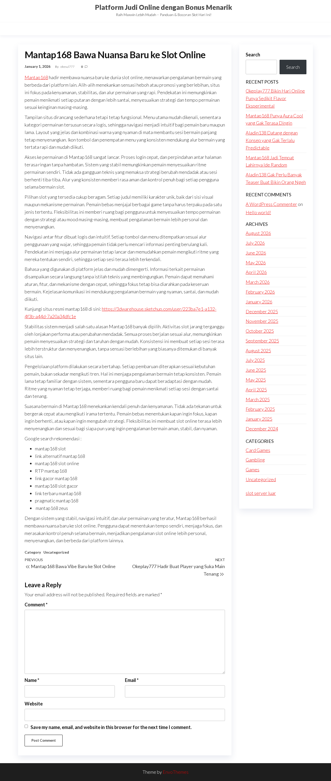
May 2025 (256, 380)
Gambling (255, 460)
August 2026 (258, 233)
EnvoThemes (176, 772)
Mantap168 (36, 77)
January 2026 (259, 301)
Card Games (258, 450)
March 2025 (258, 399)
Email (132, 680)
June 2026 (256, 253)
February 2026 (260, 292)
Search (253, 54)
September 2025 (262, 341)
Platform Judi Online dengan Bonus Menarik (163, 7)
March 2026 (258, 282)
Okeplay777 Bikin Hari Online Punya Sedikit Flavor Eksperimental (275, 98)
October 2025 (260, 331)
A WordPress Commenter (271, 204)
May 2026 (256, 262)
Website (34, 703)
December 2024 (262, 429)
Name (32, 680)
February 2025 (260, 409)
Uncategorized (56, 552)
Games (252, 469)
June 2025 (256, 370)
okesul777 (68, 67)
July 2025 (255, 360)
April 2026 (256, 272)
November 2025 (262, 321)
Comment (36, 604)
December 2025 (262, 311)
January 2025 (259, 419)
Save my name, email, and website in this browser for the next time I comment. (111, 727)
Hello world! (258, 212)
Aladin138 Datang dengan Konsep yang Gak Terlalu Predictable (272, 140)
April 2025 (256, 389)
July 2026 (255, 243)
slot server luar (261, 493)
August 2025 (258, 350)
